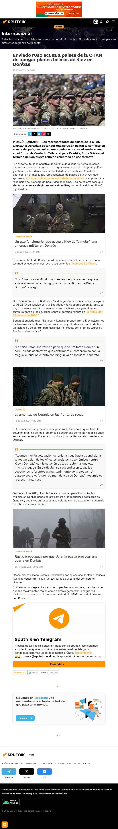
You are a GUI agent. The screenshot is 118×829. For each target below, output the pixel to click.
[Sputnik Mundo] (15, 24)
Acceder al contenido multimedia (73, 128)
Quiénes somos (9, 789)
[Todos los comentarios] (5, 824)
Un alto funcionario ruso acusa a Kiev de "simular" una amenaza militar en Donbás (56, 243)
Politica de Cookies (102, 789)
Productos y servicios (49, 789)
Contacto (65, 789)
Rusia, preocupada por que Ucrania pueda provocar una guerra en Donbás (56, 558)
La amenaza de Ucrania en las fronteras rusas (49, 414)
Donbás (54, 672)
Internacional (23, 237)
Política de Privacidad (81, 789)
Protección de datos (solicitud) (17, 793)
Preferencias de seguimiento (53, 793)
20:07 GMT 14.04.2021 (24, 70)
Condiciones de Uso (28, 789)
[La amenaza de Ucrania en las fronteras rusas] (59, 386)
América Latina (10, 763)
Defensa (20, 410)
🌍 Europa (33, 672)
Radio (86, 763)
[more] (101, 252)
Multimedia (73, 763)
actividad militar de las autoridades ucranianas (55, 178)
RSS (35, 793)
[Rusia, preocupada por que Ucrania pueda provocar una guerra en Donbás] (59, 528)
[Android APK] (10, 802)
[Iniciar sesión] (101, 22)
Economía (46, 763)
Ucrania (44, 672)
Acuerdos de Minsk (83, 263)
